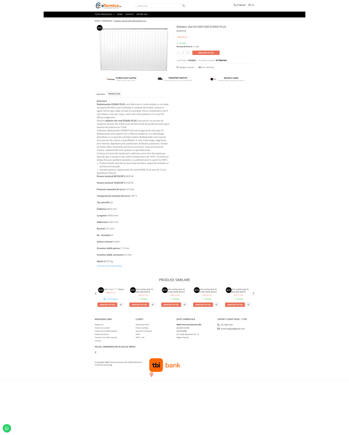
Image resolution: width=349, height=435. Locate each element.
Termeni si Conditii (102, 328)
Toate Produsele (104, 14)
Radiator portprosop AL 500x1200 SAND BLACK (174, 290)
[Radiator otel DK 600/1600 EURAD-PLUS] (133, 48)
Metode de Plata (142, 324)
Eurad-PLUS (181, 31)
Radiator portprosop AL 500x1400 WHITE (142, 290)
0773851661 (226, 324)
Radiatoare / (108, 20)
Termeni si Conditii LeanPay (106, 337)
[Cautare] (183, 6)
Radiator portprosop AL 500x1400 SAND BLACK (206, 290)
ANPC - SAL (140, 337)
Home (120, 14)
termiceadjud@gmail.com (232, 328)
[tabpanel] (133, 48)
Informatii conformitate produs (109, 266)
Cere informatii (207, 67)
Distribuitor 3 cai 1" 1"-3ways (110, 289)
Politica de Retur (142, 328)
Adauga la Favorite (186, 67)
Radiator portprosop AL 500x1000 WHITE (238, 290)
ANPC (138, 334)
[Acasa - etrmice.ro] (108, 6)
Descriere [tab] (101, 94)
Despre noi (142, 14)
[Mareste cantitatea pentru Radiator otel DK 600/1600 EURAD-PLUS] (188, 53)
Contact (129, 14)
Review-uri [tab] (114, 93)
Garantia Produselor (144, 331)
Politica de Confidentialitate (106, 331)
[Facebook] (96, 352)
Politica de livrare (102, 334)
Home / (98, 20)
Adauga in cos (206, 52)
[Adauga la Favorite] (121, 304)
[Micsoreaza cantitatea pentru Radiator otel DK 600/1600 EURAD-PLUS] (179, 53)
